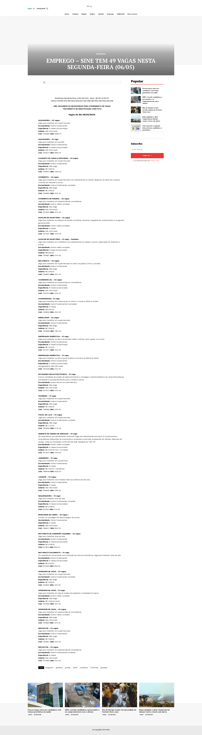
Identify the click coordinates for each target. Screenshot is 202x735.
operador (104, 667)
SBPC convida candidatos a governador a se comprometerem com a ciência (152, 100)
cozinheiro (84, 667)
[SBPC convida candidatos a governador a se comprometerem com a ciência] (136, 99)
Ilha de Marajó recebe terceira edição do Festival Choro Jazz (152, 110)
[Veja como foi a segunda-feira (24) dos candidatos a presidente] (136, 127)
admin (30, 714)
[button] (43, 8)
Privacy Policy (154, 160)
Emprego (101, 54)
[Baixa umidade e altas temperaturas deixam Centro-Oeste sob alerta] (136, 118)
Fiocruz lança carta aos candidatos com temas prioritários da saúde (150, 90)
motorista (94, 667)
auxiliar (68, 667)
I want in (146, 155)
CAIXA (75, 667)
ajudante (59, 667)
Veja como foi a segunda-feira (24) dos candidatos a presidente (152, 128)
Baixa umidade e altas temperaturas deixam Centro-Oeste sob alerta (151, 119)
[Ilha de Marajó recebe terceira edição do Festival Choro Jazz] (136, 109)
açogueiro (49, 667)
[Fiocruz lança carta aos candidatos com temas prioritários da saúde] (136, 90)
